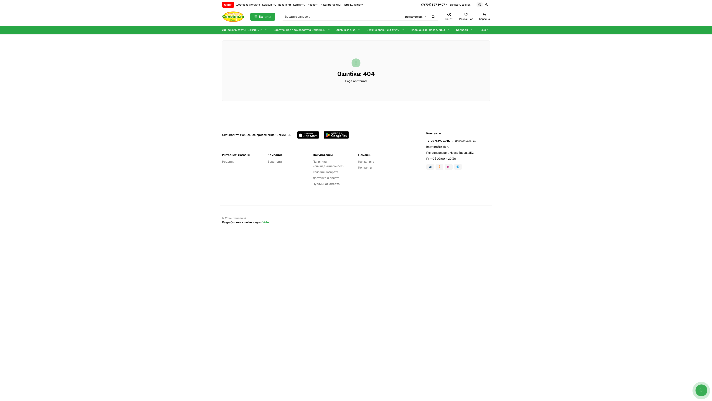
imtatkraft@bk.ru (437, 147)
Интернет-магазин (236, 155)
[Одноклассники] (439, 167)
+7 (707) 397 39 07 (433, 4)
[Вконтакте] (430, 167)
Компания (275, 155)
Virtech (267, 222)
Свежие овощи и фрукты (383, 30)
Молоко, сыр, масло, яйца (428, 30)
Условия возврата (326, 172)
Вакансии (284, 4)
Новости (313, 4)
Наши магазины (331, 4)
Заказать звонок (460, 4)
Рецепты (228, 161)
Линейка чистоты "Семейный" (242, 30)
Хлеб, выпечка (345, 30)
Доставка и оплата (248, 4)
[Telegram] (458, 167)
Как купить (269, 4)
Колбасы (462, 30)
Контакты (299, 4)
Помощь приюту (353, 4)
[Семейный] (233, 16)
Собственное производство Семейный (299, 30)
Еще (483, 30)
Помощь (364, 155)
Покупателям (323, 155)
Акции (228, 4)
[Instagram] (449, 167)
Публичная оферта (326, 184)
